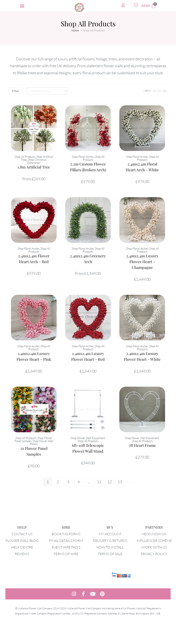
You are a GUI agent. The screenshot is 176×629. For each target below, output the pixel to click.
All (165, 90)
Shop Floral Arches (83, 156)
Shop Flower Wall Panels (41, 442)
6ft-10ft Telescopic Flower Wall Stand (88, 448)
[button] (22, 5)
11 (99, 481)
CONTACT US (22, 534)
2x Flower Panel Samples (33, 451)
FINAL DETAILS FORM (66, 540)
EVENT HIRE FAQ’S (66, 547)
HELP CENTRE (22, 547)
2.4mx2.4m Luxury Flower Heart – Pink (34, 356)
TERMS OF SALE (110, 554)
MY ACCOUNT (110, 534)
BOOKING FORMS (66, 534)
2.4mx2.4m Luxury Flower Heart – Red (88, 356)
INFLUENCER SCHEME (154, 540)
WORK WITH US (154, 547)
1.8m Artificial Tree (33, 167)
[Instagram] (73, 594)
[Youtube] (92, 594)
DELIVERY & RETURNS (110, 540)
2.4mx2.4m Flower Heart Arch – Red (34, 258)
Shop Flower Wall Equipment (87, 438)
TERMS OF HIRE (66, 554)
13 (120, 481)
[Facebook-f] (83, 594)
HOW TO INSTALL (110, 547)
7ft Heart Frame (142, 445)
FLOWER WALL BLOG (22, 540)
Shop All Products (24, 156)
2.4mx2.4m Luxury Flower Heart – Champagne (142, 261)
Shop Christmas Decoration (37, 161)
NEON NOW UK (154, 534)
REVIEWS (22, 554)
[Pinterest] (102, 594)
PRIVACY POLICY (154, 554)
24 (159, 90)
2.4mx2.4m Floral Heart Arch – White (142, 166)
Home (75, 30)
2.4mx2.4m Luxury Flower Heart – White (142, 356)
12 (154, 90)
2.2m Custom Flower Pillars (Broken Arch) (88, 166)
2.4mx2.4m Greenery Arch (88, 258)
